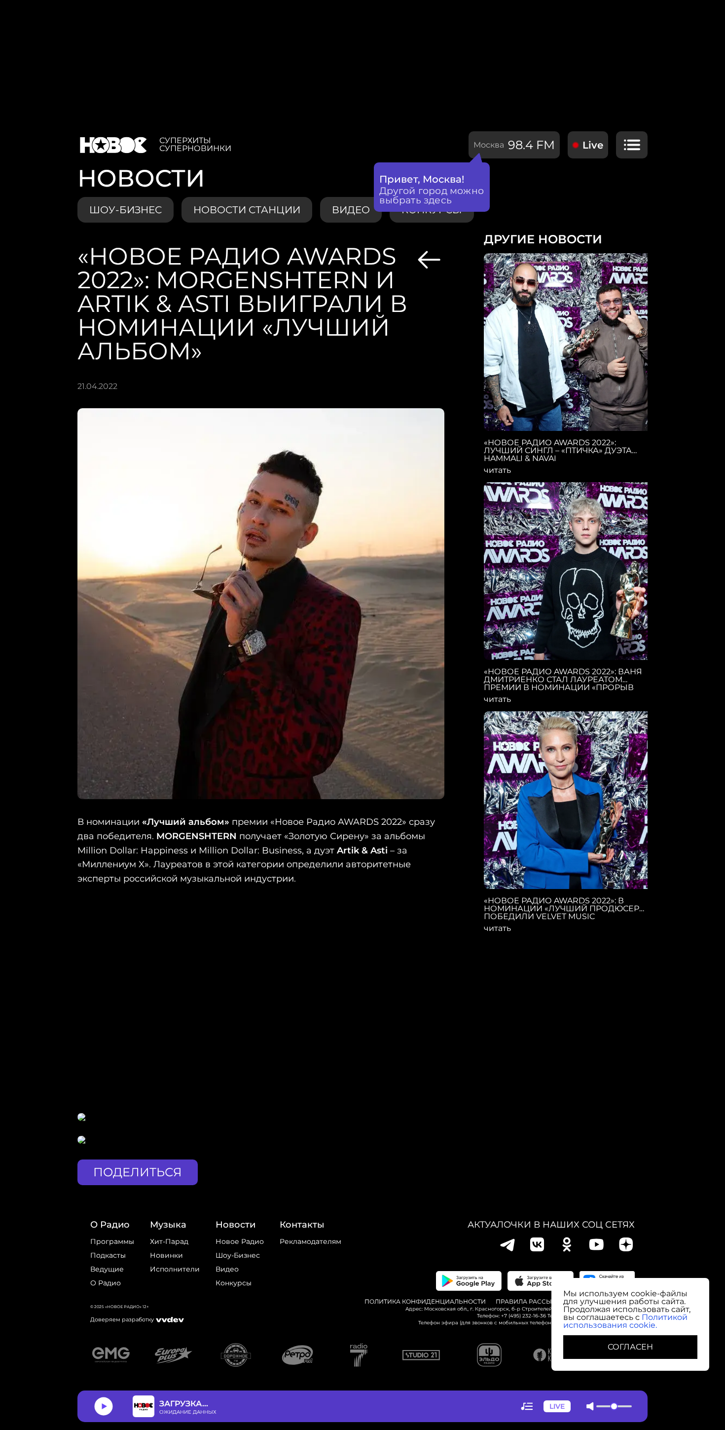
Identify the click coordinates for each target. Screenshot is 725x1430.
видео (351, 210)
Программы (112, 1241)
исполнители (175, 1269)
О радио (105, 1282)
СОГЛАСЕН (630, 1347)
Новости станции (246, 210)
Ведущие (107, 1269)
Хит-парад (169, 1241)
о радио (110, 1224)
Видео (227, 1269)
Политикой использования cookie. (625, 1321)
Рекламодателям (310, 1241)
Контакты (302, 1224)
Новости (235, 1224)
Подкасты (108, 1255)
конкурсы (234, 1282)
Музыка (168, 1224)
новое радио (240, 1241)
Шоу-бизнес (125, 210)
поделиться (137, 1172)
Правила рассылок (530, 1302)
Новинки (166, 1255)
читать (497, 470)
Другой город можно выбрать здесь (431, 195)
